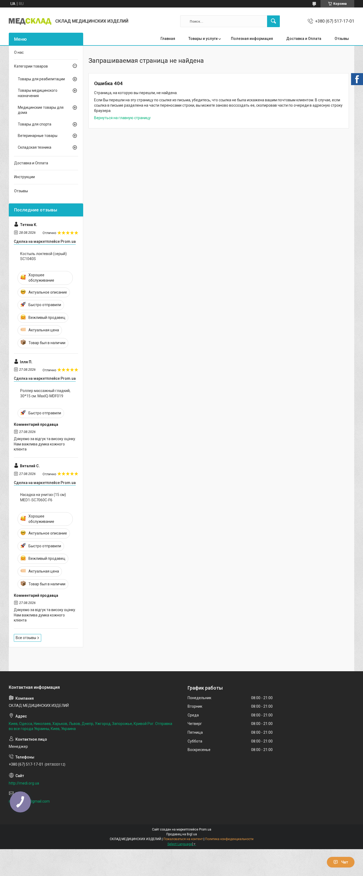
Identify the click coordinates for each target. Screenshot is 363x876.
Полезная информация (252, 38)
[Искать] (273, 21)
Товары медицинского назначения (37, 93)
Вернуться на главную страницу (122, 118)
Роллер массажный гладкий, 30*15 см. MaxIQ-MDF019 (45, 393)
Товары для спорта (34, 124)
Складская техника (34, 147)
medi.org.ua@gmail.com (29, 801)
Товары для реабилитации (41, 79)
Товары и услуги (203, 38)
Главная (168, 38)
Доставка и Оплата (303, 38)
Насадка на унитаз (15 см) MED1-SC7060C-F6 (43, 497)
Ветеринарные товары (37, 136)
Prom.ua (205, 829)
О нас (19, 52)
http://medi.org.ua (24, 783)
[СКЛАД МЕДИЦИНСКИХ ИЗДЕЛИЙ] (30, 21)
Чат (344, 862)
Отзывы (342, 38)
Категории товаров (31, 66)
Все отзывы (26, 638)
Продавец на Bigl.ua (181, 834)
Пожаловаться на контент (183, 839)
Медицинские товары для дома (41, 110)
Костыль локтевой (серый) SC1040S (43, 256)
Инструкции (24, 177)
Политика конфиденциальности (229, 839)
